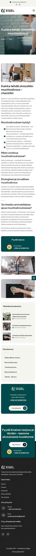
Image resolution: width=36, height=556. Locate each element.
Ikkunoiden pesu (11, 362)
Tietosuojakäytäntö (18, 552)
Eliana (28, 548)
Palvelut (3, 487)
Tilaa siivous (16, 444)
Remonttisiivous (11, 372)
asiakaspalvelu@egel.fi (19, 2)
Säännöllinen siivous (12, 358)
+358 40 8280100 (21, 248)
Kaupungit (4, 490)
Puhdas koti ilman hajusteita (22, 335)
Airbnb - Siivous (11, 377)
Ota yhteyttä (16, 408)
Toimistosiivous (10, 367)
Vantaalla (20, 474)
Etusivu (3, 39)
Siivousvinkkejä (6, 494)
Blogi (10, 39)
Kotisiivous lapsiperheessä (21, 325)
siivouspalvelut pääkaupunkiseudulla (19, 472)
